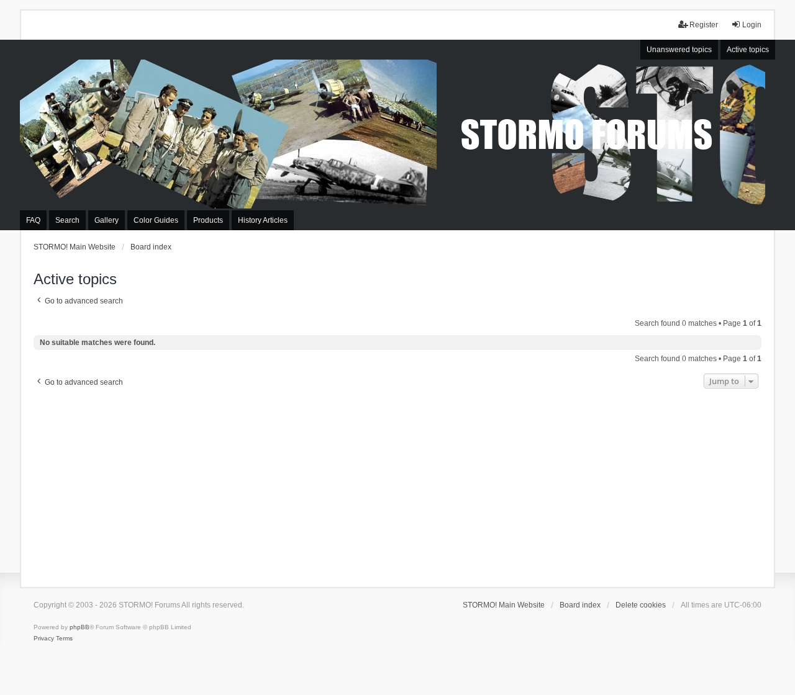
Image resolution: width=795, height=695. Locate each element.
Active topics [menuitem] (748, 49)
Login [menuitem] (751, 24)
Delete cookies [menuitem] (641, 605)
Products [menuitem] (208, 220)
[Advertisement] (397, 485)
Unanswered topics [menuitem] (679, 49)
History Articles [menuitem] (263, 220)
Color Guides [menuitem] (156, 220)
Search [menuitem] (67, 220)
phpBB (79, 627)
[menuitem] (44, 638)
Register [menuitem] (703, 24)
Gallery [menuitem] (106, 220)
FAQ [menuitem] (33, 220)
